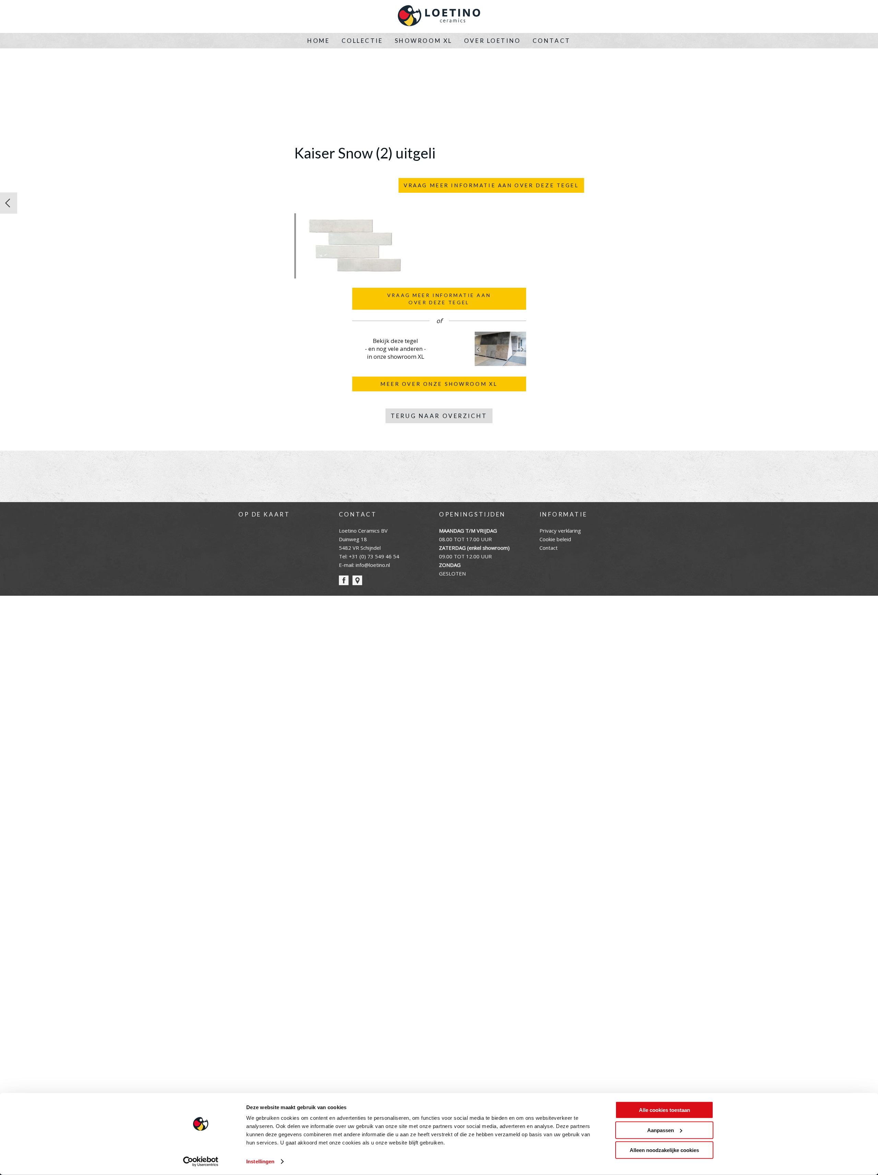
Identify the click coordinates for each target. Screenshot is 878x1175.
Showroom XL (423, 40)
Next (522, 349)
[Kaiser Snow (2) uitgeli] (354, 274)
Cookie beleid (555, 539)
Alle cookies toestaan (664, 1110)
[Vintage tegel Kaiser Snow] (8, 203)
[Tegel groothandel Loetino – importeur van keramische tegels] (439, 16)
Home (318, 40)
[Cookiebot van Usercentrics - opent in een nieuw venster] (201, 1161)
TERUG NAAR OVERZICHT (439, 415)
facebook (344, 580)
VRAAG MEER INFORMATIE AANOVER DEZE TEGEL (439, 298)
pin (357, 580)
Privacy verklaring (560, 530)
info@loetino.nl (373, 564)
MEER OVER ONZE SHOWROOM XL (439, 384)
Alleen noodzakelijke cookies (664, 1150)
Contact (552, 40)
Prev (478, 349)
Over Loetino (492, 40)
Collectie (362, 40)
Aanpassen (660, 1130)
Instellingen (260, 1161)
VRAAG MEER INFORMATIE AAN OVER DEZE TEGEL (491, 185)
